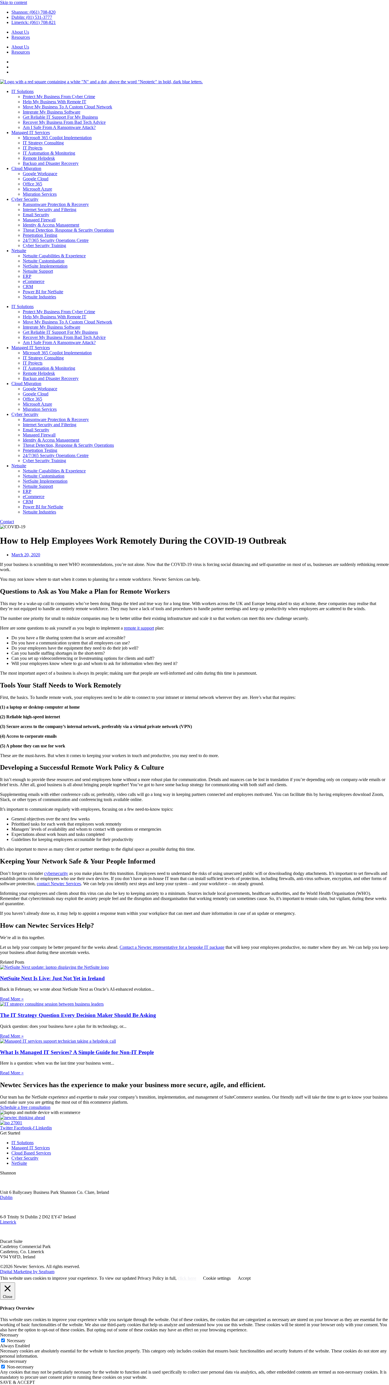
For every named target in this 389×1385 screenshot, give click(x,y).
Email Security (36, 214)
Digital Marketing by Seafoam (27, 1271)
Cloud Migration (26, 168)
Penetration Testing (40, 235)
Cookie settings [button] (217, 1278)
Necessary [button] (9, 1335)
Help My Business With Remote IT (54, 101)
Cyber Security (24, 199)
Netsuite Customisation (43, 260)
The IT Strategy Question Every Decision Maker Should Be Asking (78, 1015)
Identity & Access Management (51, 225)
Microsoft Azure (37, 189)
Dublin (6, 1197)
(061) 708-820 (13, 1182)
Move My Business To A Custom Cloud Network (67, 106)
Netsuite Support (38, 271)
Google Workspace (40, 173)
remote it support (139, 628)
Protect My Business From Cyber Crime (59, 96)
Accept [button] (244, 1278)
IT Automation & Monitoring (49, 153)
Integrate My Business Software (51, 112)
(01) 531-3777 (13, 1207)
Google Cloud (35, 178)
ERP (27, 276)
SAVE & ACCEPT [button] (17, 1382)
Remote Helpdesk (39, 158)
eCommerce (33, 281)
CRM (28, 286)
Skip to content (13, 2)
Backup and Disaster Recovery (51, 163)
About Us (20, 32)
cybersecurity (56, 873)
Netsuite (18, 250)
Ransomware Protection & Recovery (56, 204)
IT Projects (32, 147)
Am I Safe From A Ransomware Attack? (59, 127)
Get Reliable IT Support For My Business (60, 117)
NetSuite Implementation (45, 266)
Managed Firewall (39, 219)
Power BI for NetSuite (43, 291)
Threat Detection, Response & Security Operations (68, 230)
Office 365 (32, 183)
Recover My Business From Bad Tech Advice (64, 122)
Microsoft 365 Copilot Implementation (57, 137)
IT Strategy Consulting (43, 142)
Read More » (12, 998)
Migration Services (40, 194)
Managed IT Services (30, 132)
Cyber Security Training (44, 245)
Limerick (8, 1222)
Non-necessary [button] (13, 1361)
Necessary (16, 1340)
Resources (20, 37)
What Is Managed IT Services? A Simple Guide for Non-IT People (77, 1052)
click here (187, 1278)
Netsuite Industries (39, 296)
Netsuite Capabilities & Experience (54, 255)
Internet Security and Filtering (49, 209)
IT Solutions (22, 91)
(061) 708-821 (13, 1231)
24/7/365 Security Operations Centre (56, 240)
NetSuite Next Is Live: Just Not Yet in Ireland (52, 978)
